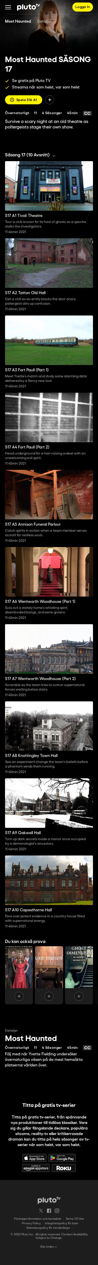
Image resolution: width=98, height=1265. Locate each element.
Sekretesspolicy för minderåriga (48, 1228)
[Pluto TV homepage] (49, 1200)
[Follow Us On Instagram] (57, 1210)
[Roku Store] (64, 1168)
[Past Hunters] (19, 975)
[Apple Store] (34, 1158)
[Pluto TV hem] (28, 7)
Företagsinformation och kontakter (37, 1219)
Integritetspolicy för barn (61, 1223)
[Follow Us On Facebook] (49, 1210)
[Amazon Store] (36, 1168)
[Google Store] (62, 1158)
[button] (8, 7)
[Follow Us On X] (40, 1210)
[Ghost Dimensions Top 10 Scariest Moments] (79, 975)
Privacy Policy (31, 1223)
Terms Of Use (75, 1219)
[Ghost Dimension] (49, 975)
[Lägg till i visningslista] (49, 99)
